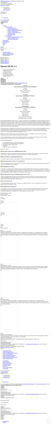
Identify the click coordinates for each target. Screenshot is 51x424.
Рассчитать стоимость (5, 5)
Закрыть (2, 387)
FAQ (4, 43)
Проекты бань (8, 35)
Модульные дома (11, 34)
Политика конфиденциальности (7, 347)
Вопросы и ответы (7, 364)
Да (1, 13)
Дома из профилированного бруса (15, 30)
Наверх (2, 386)
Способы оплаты (6, 365)
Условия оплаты (11, 84)
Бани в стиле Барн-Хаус (13, 39)
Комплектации (3, 84)
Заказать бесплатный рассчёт (21, 82)
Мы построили (6, 41)
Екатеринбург (6, 421)
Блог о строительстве (7, 367)
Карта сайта (5, 368)
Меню (2, 23)
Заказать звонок (4, 22)
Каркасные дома (11, 33)
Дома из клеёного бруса (13, 29)
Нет (4, 13)
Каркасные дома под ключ (8, 356)
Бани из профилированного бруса (15, 36)
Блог (4, 44)
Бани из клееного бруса (13, 38)
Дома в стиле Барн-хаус (13, 31)
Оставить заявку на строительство (7, 82)
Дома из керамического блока (14, 32)
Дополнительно (18, 84)
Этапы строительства (7, 362)
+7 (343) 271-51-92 (4, 20)
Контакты (5, 42)
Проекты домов (8, 26)
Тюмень (4, 422)
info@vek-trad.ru (6, 9)
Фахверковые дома (12, 27)
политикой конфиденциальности (32, 344)
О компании (5, 40)
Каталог (4, 25)
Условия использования (41, 384)
